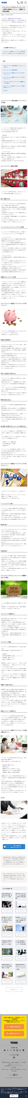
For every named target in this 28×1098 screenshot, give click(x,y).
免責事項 (24, 1062)
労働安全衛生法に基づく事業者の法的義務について (12, 1062)
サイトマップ (17, 1064)
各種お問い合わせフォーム (15, 1033)
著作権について (11, 1064)
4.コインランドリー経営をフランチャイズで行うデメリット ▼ (14, 78)
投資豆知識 (14, 1067)
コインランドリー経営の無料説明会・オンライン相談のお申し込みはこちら (14, 846)
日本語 (11, 1069)
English (14, 1069)
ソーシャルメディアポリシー (17, 1065)
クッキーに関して (7, 1091)
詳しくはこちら (7, 910)
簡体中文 (15, 1071)
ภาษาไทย (23, 1069)
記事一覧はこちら (14, 989)
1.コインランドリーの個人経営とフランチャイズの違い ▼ (14, 66)
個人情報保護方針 (8, 1065)
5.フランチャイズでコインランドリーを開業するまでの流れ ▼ (14, 82)
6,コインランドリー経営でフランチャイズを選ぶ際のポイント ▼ (14, 86)
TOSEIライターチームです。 (15, 18)
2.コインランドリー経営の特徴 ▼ (10, 70)
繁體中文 (18, 1069)
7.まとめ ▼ (5, 90)
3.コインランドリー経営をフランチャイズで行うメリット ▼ (14, 73)
